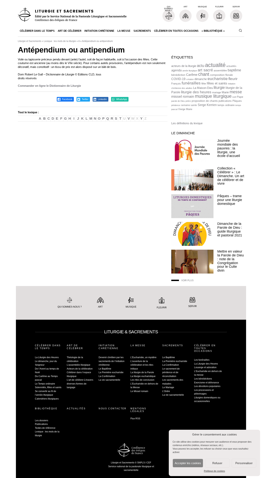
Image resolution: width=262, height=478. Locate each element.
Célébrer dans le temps (37, 30)
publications (225, 100)
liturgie (219, 87)
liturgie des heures (196, 92)
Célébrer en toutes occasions (176, 30)
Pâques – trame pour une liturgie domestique (229, 200)
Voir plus (187, 280)
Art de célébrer (69, 30)
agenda (176, 70)
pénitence (175, 105)
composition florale (221, 74)
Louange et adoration (205, 367)
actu (200, 65)
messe (236, 91)
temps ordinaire (226, 105)
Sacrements (142, 30)
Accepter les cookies (188, 463)
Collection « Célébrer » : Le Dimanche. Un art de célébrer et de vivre (230, 175)
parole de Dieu (178, 101)
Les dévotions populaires (207, 386)
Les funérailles (201, 360)
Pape (240, 96)
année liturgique (189, 70)
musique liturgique (213, 96)
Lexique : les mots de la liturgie (60, 41)
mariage (216, 92)
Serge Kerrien (207, 105)
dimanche (200, 79)
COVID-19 (178, 79)
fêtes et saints (217, 83)
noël (234, 97)
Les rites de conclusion (142, 380)
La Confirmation (107, 376)
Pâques (237, 100)
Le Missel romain (139, 391)
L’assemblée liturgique (78, 365)
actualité (215, 65)
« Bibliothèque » (213, 30)
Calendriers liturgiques (47, 398)
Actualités (76, 408)
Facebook (66, 99)
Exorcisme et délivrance (206, 382)
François (176, 83)
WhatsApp (121, 99)
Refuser (217, 463)
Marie (225, 92)
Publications (41, 424)
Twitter (84, 99)
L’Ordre (166, 391)
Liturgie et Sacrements (29, 41)
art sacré (205, 70)
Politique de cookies (214, 471)
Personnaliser (244, 463)
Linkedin (102, 99)
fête (203, 83)
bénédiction (178, 74)
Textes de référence (45, 428)
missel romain (182, 96)
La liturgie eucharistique (143, 376)
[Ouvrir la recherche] (240, 31)
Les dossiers (41, 420)
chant (203, 74)
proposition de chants (205, 100)
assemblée (220, 70)
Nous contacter (113, 408)
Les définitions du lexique (187, 123)
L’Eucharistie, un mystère (143, 357)
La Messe (123, 30)
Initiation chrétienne (99, 30)
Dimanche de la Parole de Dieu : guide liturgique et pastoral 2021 (229, 229)
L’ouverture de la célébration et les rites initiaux (141, 365)
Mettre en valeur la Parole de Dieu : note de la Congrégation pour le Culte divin (230, 260)
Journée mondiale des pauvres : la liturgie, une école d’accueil (228, 148)
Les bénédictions (203, 378)
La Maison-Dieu (203, 87)
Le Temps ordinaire (45, 383)
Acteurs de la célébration (80, 368)
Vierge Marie (185, 109)
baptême (234, 70)
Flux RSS (135, 418)
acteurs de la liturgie (183, 66)
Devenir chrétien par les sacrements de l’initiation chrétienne (111, 361)
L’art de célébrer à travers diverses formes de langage (80, 384)
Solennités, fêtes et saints (48, 387)
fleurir (232, 79)
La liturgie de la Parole (142, 372)
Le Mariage (168, 387)
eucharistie (218, 78)
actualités (231, 66)
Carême (191, 75)
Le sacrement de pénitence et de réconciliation (171, 372)
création (190, 79)
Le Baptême (105, 368)
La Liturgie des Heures (47, 357)
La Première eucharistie (111, 372)
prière (188, 101)
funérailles (191, 83)
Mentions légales (138, 410)
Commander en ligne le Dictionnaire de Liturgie (49, 85)
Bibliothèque (46, 408)
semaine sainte (189, 105)
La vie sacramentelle (109, 380)
